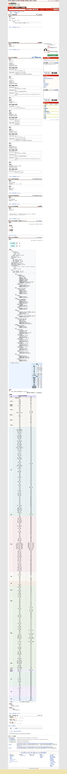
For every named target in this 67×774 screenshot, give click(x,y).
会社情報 (41, 756)
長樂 (20, 596)
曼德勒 (18, 512)
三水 (20, 443)
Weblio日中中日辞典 (20, 747)
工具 (26, 91)
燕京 (10, 401)
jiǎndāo (13, 18)
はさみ (12, 227)
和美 (24, 299)
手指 (28, 74)
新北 (18, 623)
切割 (23, 91)
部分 (13, 115)
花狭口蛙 (46, 108)
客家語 (12, 258)
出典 (31, 240)
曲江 (20, 468)
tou (26, 293)
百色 (19, 496)
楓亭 (20, 665)
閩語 (12, 668)
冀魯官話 (11, 404)
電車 (31, 752)
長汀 (19, 529)
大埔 (21, 546)
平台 (20, 481)
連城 (19, 532)
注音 (15, 254)
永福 (20, 641)
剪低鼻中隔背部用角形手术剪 (48, 78)
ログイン (53, 0)
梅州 (18, 307)
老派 (23, 356)
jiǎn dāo (13, 182)
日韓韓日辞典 (27, 0)
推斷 (33, 386)
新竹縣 (17, 545)
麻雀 (45, 115)
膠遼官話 (11, 405)
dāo (41, 386)
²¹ (26, 297)
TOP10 (45, 104)
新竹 (19, 632)
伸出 (25, 74)
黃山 (18, 574)
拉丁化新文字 (24, 285)
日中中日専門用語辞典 (13, 179)
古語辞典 (30, 0)
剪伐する (44, 77)
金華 (14, 268)
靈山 (19, 498)
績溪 (19, 572)
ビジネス (21, 752)
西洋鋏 (13, 146)
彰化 (18, 626)
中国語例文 (17, 7)
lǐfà (41, 392)
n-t (20, 259)
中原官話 (11, 409)
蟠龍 (20, 540)
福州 (18, 596)
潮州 (19, 684)
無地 (26, 701)
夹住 (19, 91)
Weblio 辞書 (10, 11)
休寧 (19, 575)
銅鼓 (18, 539)
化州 (18, 557)
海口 (19, 657)
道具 (25, 88)
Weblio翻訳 (51, 758)
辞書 (8, 0)
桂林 (19, 421)
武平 (19, 530)
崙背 (19, 548)
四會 (20, 465)
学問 (46, 752)
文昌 (19, 656)
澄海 (20, 647)
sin (24, 327)
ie (26, 337)
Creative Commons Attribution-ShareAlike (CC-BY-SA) (31, 743)
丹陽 (19, 691)
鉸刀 (30, 544)
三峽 (20, 623)
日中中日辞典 (22, 0)
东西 (21, 91)
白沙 (20, 556)
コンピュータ (28, 752)
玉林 (19, 489)
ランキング (18, 27)
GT (33, 630)
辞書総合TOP (57, 0)
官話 (12, 250)
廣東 (20, 292)
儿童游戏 (16, 72)
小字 (21, 331)
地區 (19, 396)
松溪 (19, 588)
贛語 (12, 257)
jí (23, 290)
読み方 (10, 188)
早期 (14, 709)
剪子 (18, 20)
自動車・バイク (35, 752)
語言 (11, 396)
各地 (21, 395)
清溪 (20, 519)
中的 (23, 72)
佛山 (19, 439)
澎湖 (18, 634)
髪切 (16, 114)
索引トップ (11, 27)
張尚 (34, 377)
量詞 (25, 391)
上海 (21, 329)
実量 (45, 105)
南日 (21, 663)
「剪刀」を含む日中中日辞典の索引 (15, 731)
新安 (20, 557)
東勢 (19, 546)
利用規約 (11, 758)
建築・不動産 (43, 752)
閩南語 (12, 263)
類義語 (11, 230)
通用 (22, 701)
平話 (13, 264)
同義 (15, 115)
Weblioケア (51, 766)
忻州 (19, 583)
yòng (37, 392)
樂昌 (19, 470)
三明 (19, 675)
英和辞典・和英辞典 (53, 757)
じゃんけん (17, 70)
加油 (45, 109)
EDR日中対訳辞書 (12, 57)
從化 (20, 437)
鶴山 (18, 455)
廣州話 (20, 291)
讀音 (30, 315)
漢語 (20, 282)
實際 (28, 315)
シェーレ (28, 22)
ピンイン (10, 182)
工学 (39, 752)
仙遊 (18, 314)
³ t (26, 333)
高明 (19, 444)
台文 (21, 321)
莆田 (19, 659)
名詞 (13, 64)
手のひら (16, 172)
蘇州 (21, 338)
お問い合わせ (32, 755)
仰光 (18, 511)
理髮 (29, 392)
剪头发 (16, 124)
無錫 (19, 690)
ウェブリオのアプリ (23, 755)
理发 (34, 392)
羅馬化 (23, 332)
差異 (28, 701)
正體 (10, 243)
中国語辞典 (18, 11)
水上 (21, 447)
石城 (19, 537)
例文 (16, 12)
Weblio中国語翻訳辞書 (13, 42)
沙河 (20, 564)
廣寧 (19, 473)
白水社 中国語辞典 (13, 14)
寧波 (21, 346)
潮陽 (20, 648)
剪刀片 (44, 87)
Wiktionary (40, 220)
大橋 (20, 563)
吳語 (12, 265)
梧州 (19, 488)
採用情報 (41, 757)
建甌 (18, 587)
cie (24, 336)
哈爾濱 (20, 401)
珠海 (17, 446)
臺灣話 (24, 701)
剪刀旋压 (44, 86)
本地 (20, 522)
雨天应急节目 (47, 111)
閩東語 (11, 600)
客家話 (16, 261)
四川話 (17, 255)
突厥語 (14, 708)
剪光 (44, 79)
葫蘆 (17, 412)
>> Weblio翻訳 (56, 62)
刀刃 (17, 91)
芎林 (19, 547)
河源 (18, 522)
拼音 (19, 255)
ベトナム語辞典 (52, 764)
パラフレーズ (15, 102)
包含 (20, 304)
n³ (24, 293)
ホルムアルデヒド (47, 112)
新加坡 (20, 403)
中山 (18, 445)
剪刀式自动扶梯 (46, 83)
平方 (34, 375)
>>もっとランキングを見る (54, 119)
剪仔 (30, 514)
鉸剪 (31, 427)
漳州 (25, 318)
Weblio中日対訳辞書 (13, 206)
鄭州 (19, 409)
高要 (20, 471)
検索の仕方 (11, 756)
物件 (20, 391)
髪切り (13, 114)
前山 (21, 446)
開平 (18, 453)
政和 (19, 589)
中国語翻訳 (23, 7)
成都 (13, 255)
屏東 (16, 544)
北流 (18, 495)
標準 (18, 288)
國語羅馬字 (21, 280)
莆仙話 (15, 262)
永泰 (19, 598)
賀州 (17, 505)
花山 (21, 436)
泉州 (23, 318)
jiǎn (38, 386)
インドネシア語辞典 (53, 762)
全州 (19, 700)
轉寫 (24, 281)
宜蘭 (19, 625)
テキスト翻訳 (45, 62)
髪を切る (16, 121)
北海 (19, 502)
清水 (19, 465)
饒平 (21, 547)
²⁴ (26, 303)
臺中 (17, 546)
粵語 (12, 256)
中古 (12, 362)
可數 (12, 391)
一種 (14, 391)
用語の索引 (14, 27)
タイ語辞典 (51, 763)
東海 (21, 660)
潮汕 (20, 651)
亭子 (23, 325)
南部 (12, 264)
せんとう (12, 188)
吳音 (20, 331)
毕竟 (45, 118)
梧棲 (20, 629)
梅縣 (13, 261)
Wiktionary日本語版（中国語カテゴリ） (17, 220)
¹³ (25, 297)
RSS (37, 768)
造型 (31, 74)
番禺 (20, 435)
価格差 (25, 22)
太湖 (14, 266)
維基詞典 (14, 257)
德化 (19, 613)
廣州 (22, 288)
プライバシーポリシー (13, 759)
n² (26, 282)
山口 (19, 571)
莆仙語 (12, 262)
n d (24, 290)
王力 (34, 383)
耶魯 (20, 290)
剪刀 (41, 747)
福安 (19, 600)
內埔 (18, 544)
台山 (19, 452)
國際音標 (22, 282)
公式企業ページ (42, 755)
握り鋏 (20, 165)
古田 (19, 599)
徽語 (11, 576)
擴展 (18, 264)
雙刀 (16, 391)
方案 (24, 302)
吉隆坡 (18, 507)
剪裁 (19, 391)
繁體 (12, 243)
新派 (23, 357)
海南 (20, 658)
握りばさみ (16, 165)
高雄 (19, 624)
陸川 (19, 562)
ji (20, 261)
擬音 (37, 376)
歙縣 (19, 573)
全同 (14, 65)
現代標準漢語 (20, 275)
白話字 (16, 259)
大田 (19, 642)
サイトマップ (12, 760)
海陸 (13, 260)
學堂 (15, 265)
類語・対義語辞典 (12, 0)
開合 (34, 371)
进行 (22, 91)
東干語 (21, 412)
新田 (19, 429)
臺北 (19, 622)
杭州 (21, 342)
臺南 (19, 630)
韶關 (18, 468)
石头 (19, 72)
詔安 (18, 528)
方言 (22, 395)
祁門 (19, 578)
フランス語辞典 (52, 761)
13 (38, 367)
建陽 (19, 591)
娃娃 (45, 117)
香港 (24, 288)
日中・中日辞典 (11, 7)
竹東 (22, 304)
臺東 (19, 631)
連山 (18, 464)
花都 (19, 436)
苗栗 (22, 299)
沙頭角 (20, 520)
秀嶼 (19, 663)
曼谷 (18, 651)
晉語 (11, 583)
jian (21, 255)
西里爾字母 (21, 281)
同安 (20, 608)
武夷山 (20, 592)
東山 (19, 621)
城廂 (19, 660)
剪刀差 (44, 82)
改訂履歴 (44, 747)
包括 (21, 299)
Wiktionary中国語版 (13, 237)
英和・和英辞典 (18, 0)
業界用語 (24, 752)
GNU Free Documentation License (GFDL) (47, 743)
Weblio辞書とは (12, 755)
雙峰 (19, 699)
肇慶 (18, 471)
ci (24, 331)
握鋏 (13, 165)
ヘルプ (11, 757)
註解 (11, 701)
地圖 (26, 395)
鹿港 (20, 626)
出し (23, 70)
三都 (20, 539)
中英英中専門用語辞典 (13, 195)
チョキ (18, 106)
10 (41, 240)
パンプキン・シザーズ (48, 60)
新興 (19, 479)
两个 (26, 74)
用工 (22, 391)
